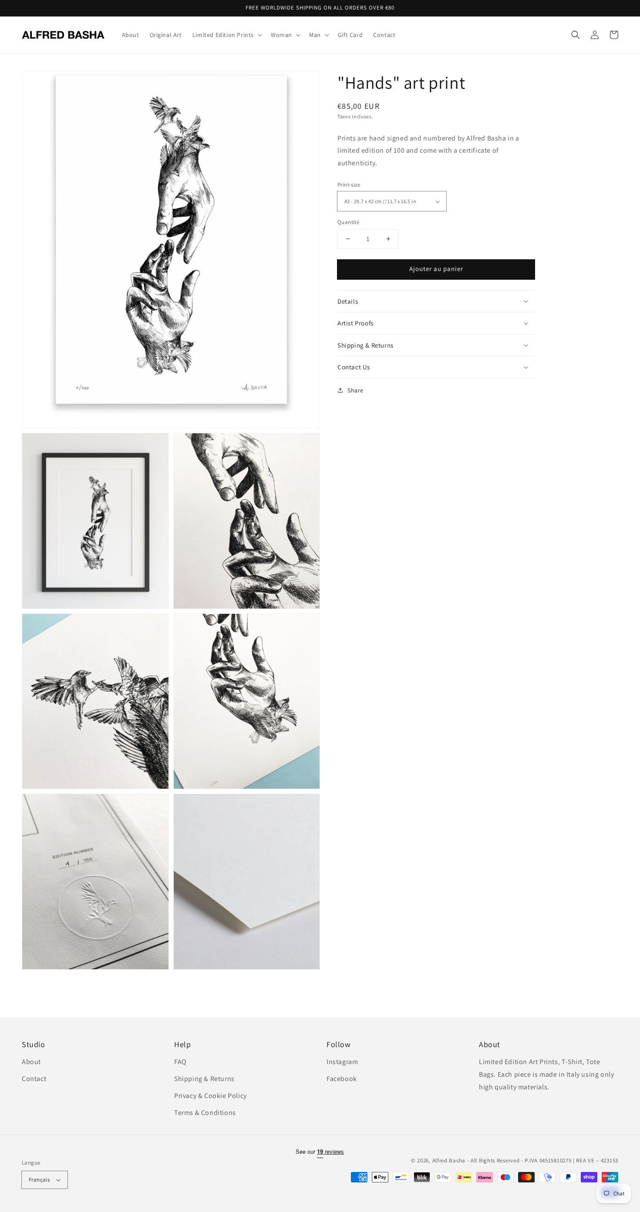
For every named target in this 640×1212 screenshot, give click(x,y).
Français (39, 1179)
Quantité (348, 222)
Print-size (348, 184)
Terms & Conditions (205, 1112)
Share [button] (355, 390)
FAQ (180, 1061)
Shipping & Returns (204, 1078)
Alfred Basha (448, 1160)
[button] (575, 34)
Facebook (342, 1078)
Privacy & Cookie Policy (210, 1095)
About (31, 1061)
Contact (34, 1078)
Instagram (342, 1061)
